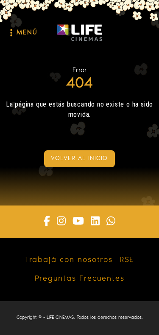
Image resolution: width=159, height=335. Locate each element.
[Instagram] (61, 222)
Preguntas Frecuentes (80, 279)
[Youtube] (78, 222)
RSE (127, 260)
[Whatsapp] (111, 222)
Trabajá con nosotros (69, 260)
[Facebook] (46, 222)
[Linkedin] (95, 222)
